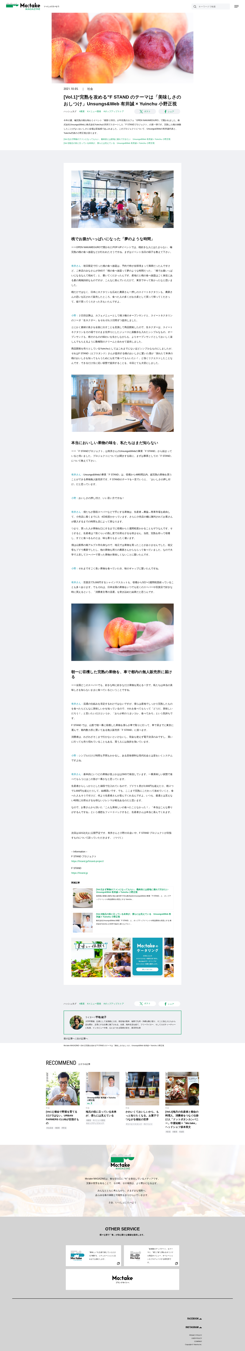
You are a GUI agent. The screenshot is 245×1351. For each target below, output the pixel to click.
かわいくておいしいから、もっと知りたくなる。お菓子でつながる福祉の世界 (142, 1115)
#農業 (82, 111)
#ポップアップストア (114, 111)
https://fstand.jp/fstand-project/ (87, 861)
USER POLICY (197, 1338)
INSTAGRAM (192, 1327)
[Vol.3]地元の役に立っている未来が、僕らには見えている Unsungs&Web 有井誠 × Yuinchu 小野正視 (109, 143)
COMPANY (198, 1341)
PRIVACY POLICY (195, 1335)
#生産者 (50, 1128)
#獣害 (168, 1132)
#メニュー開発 (94, 111)
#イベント (148, 1124)
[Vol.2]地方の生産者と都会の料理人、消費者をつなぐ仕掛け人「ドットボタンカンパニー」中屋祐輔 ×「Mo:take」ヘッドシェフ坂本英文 (181, 1119)
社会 (90, 88)
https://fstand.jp (79, 873)
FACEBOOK (193, 1318)
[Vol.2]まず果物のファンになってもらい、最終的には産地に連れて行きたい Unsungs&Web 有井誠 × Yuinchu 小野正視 (117, 139)
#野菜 (64, 1128)
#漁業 (181, 1132)
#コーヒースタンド (134, 1124)
